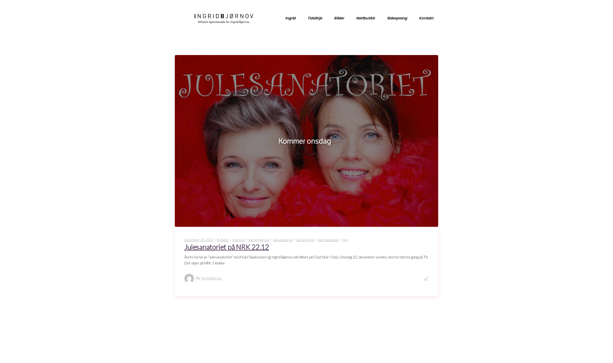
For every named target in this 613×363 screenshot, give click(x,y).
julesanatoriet (283, 240)
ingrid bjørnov (259, 240)
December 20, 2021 (198, 240)
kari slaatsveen (328, 240)
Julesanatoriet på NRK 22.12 (226, 247)
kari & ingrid (305, 240)
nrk (344, 240)
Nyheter (222, 240)
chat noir (238, 240)
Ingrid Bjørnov (211, 278)
